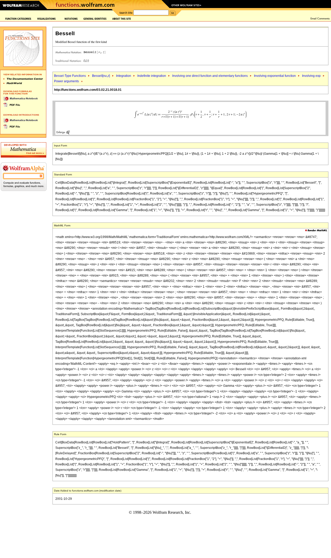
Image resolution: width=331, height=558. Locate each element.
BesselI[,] (101, 76)
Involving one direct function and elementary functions (210, 76)
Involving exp (311, 76)
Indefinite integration (151, 76)
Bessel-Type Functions (70, 76)
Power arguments (66, 81)
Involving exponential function (275, 76)
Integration (123, 76)
